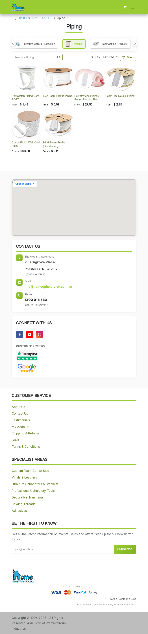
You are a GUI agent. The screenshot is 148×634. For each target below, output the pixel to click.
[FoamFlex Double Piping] (121, 77)
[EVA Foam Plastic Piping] (58, 77)
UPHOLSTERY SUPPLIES (35, 18)
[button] (104, 57)
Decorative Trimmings (28, 497)
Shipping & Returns (25, 433)
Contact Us (20, 413)
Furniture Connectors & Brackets (35, 484)
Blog (133, 598)
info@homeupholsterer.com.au (48, 286)
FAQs (15, 440)
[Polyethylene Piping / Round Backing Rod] (89, 77)
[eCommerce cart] (125, 7)
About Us (18, 407)
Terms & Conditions (26, 446)
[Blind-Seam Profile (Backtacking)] (58, 124)
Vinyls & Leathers (24, 477)
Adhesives (19, 511)
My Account (20, 427)
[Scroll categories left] (13, 44)
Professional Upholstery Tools (33, 491)
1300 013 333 (36, 300)
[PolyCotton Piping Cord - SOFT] (27, 77)
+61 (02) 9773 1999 (36, 305)
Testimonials (21, 420)
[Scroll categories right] (135, 44)
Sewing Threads (23, 504)
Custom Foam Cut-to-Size (30, 471)
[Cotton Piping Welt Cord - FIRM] (27, 124)
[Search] (59, 57)
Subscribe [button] (125, 549)
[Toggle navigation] (132, 7)
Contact (123, 598)
